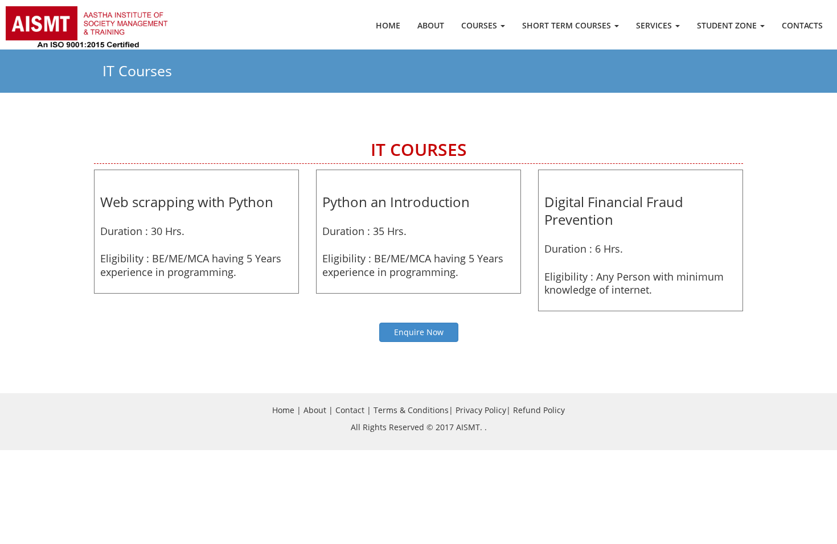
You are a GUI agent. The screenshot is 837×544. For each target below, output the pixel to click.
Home (388, 25)
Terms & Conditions (411, 410)
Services (655, 25)
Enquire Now (419, 332)
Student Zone (728, 25)
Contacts (802, 25)
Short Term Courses (567, 25)
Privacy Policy (481, 410)
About (430, 25)
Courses (480, 25)
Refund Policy (539, 410)
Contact (349, 410)
